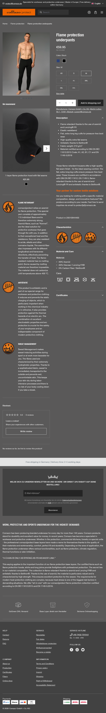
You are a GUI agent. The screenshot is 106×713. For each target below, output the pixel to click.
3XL (61, 88)
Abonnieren (53, 510)
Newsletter (40, 635)
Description (62, 118)
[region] (26, 65)
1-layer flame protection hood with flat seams (26, 175)
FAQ (4, 643)
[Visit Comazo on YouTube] (83, 649)
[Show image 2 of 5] (23, 98)
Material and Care (65, 251)
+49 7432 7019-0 (81, 634)
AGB (49, 503)
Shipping (39, 676)
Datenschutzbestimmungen (72, 500)
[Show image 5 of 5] (31, 98)
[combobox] (55, 12)
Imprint (39, 672)
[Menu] (101, 12)
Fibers (5, 676)
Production (7, 668)
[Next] (46, 148)
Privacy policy (42, 668)
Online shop (7, 681)
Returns (6, 639)
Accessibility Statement (45, 685)
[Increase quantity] (72, 103)
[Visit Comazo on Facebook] (71, 649)
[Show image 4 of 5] (28, 98)
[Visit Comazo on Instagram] (77, 649)
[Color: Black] (26, 184)
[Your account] (89, 12)
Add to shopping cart (91, 103)
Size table (60, 94)
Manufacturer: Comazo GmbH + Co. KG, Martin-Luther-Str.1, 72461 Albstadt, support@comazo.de (79, 110)
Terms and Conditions (45, 664)
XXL (86, 81)
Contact (6, 635)
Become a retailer (43, 652)
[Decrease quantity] (59, 103)
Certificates (7, 672)
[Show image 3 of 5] (26, 98)
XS (61, 73)
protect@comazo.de (13, 3)
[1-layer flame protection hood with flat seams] (26, 140)
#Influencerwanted (44, 648)
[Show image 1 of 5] (21, 98)
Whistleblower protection (46, 643)
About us (6, 664)
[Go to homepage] (19, 13)
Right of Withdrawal (44, 681)
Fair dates (40, 639)
